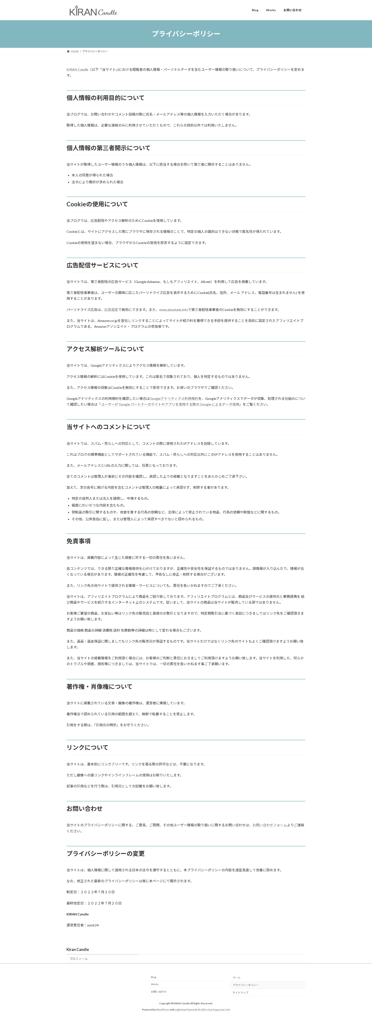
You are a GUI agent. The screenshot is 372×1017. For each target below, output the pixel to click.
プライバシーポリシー (246, 985)
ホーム (236, 977)
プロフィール (79, 959)
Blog (153, 977)
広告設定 (111, 310)
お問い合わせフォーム (270, 825)
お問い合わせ (158, 991)
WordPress (162, 1009)
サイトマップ (240, 992)
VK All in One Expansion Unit (213, 1009)
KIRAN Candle (77, 69)
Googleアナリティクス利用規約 (174, 398)
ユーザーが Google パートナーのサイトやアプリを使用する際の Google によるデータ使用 (170, 404)
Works (155, 984)
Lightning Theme (185, 1009)
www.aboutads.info (173, 310)
